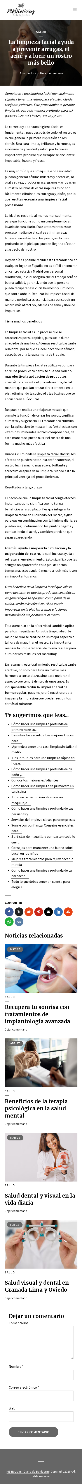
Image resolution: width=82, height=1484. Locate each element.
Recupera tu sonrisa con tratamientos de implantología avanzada (37, 1014)
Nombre (16, 1366)
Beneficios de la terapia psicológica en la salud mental (36, 1108)
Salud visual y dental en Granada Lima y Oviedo (37, 1286)
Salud (41, 32)
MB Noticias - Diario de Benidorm (28, 1471)
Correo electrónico (24, 1387)
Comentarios (18, 1323)
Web (12, 1408)
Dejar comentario (51, 73)
